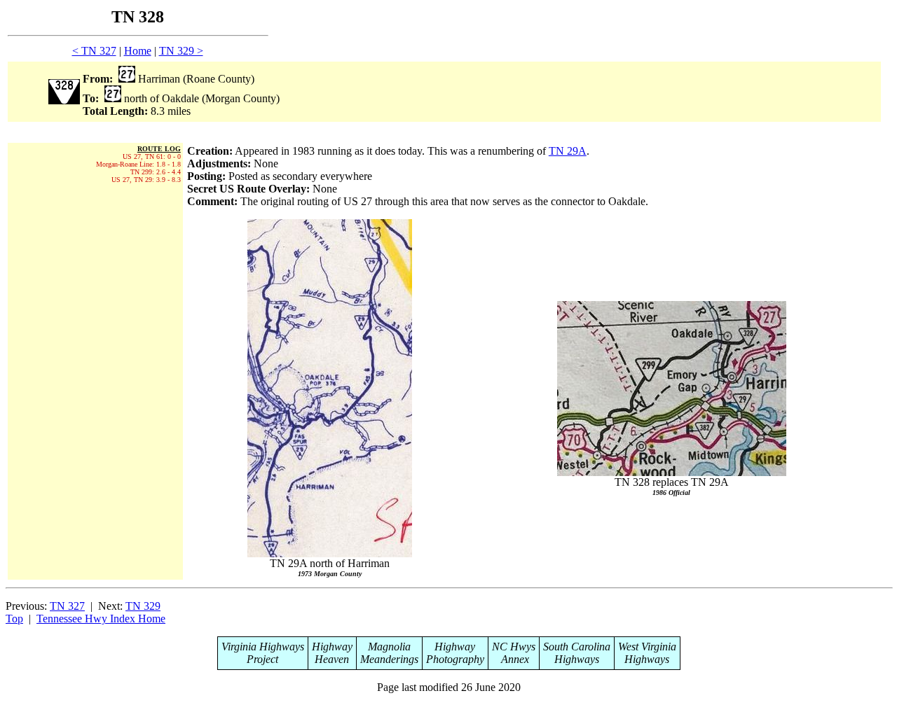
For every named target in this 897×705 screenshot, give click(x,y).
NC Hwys (513, 646)
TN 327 (67, 606)
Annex (513, 659)
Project (262, 659)
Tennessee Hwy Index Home (100, 618)
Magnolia (389, 646)
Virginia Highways (262, 646)
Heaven (332, 659)
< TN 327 (94, 51)
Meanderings (389, 659)
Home (137, 51)
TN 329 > (181, 51)
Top (14, 618)
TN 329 (142, 606)
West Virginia (647, 646)
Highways (576, 659)
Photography (455, 659)
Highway (332, 646)
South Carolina (576, 646)
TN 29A (568, 151)
